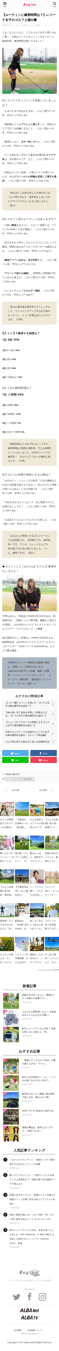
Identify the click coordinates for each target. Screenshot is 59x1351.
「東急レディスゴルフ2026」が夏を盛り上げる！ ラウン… (39, 1062)
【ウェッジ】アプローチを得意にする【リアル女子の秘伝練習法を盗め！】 (27, 724)
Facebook (29, 1298)
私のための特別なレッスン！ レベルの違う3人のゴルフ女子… (39, 1078)
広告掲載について (34, 1330)
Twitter (17, 1298)
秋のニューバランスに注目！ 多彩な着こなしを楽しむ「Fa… (39, 1030)
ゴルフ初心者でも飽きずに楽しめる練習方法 (27, 741)
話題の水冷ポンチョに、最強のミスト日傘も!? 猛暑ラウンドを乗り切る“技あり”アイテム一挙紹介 (32, 1199)
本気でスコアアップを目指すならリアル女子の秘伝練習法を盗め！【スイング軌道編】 (27, 733)
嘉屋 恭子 (16, 774)
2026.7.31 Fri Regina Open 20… (38, 1110)
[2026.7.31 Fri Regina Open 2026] (11, 1117)
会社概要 (18, 1330)
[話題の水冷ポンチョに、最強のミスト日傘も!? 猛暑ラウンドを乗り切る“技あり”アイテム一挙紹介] (11, 1001)
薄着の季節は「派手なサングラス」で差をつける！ (37, 1129)
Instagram (42, 1298)
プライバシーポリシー (30, 1334)
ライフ (19, 25)
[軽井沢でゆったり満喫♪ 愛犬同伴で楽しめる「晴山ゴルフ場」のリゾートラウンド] (11, 1100)
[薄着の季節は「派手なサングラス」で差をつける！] (11, 1133)
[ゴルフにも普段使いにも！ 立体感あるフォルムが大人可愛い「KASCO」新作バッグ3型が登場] (11, 1018)
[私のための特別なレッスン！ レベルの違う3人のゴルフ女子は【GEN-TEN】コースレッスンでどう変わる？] (11, 1083)
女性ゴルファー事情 (31, 25)
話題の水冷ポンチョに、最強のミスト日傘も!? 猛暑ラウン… (38, 996)
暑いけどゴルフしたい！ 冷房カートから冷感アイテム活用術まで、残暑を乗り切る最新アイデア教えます (32, 1179)
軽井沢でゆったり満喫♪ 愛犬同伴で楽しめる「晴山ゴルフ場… (38, 1095)
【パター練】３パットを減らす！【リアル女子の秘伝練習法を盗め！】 (27, 704)
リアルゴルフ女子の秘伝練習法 (20, 779)
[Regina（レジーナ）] (29, 4)
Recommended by (45, 970)
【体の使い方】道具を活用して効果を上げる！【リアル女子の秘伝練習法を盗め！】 (26, 714)
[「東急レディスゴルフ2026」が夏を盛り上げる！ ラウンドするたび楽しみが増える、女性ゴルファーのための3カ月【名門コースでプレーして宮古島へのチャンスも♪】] (11, 1066)
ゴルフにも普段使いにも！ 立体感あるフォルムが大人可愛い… (39, 1013)
